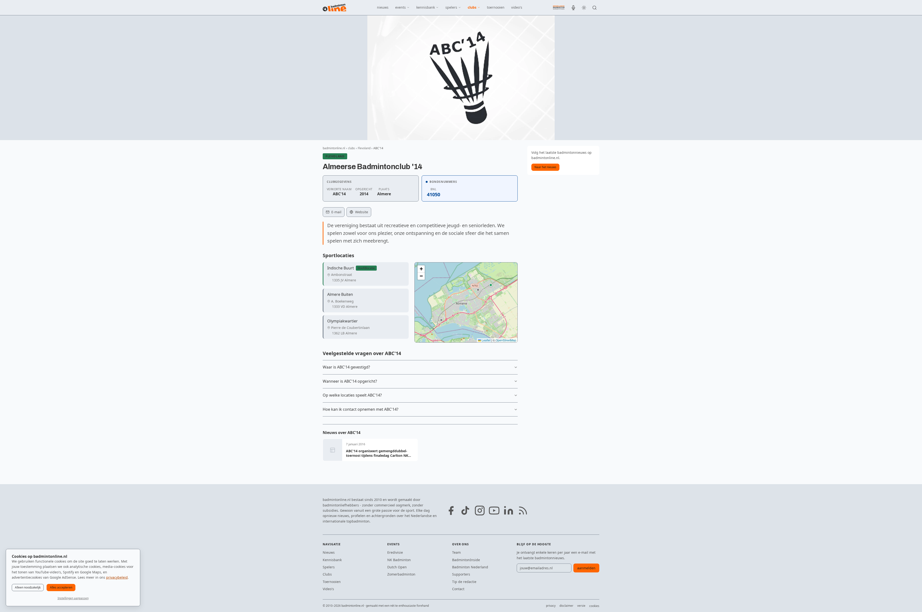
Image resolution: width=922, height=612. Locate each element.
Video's (328, 589)
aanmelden (586, 568)
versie (581, 606)
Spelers (329, 567)
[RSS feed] (523, 510)
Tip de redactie (464, 581)
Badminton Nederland (470, 567)
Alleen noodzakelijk (28, 587)
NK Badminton (399, 560)
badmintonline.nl (334, 148)
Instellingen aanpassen (73, 598)
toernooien (495, 7)
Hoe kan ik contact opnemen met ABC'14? (360, 409)
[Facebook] (451, 510)
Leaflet (486, 340)
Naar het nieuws (545, 167)
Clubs (327, 574)
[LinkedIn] (508, 510)
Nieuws (329, 552)
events (400, 7)
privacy (551, 606)
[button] (490, 285)
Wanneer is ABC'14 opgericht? (350, 381)
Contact (458, 589)
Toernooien (332, 581)
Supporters (461, 574)
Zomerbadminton (401, 574)
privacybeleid (117, 577)
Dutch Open (397, 567)
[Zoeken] (594, 7)
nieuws (382, 7)
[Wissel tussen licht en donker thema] (584, 7)
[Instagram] (479, 510)
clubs (472, 7)
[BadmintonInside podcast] (573, 7)
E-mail (336, 212)
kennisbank (425, 7)
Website (361, 212)
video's (516, 7)
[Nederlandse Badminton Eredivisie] (559, 7)
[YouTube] (494, 510)
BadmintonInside (466, 560)
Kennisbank (332, 560)
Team (456, 552)
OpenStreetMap (506, 340)
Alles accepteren (61, 587)
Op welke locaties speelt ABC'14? (352, 395)
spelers (451, 7)
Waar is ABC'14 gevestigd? (346, 367)
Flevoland (364, 148)
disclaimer (566, 606)
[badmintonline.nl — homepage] (334, 8)
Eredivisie (395, 552)
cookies (594, 606)
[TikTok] (465, 510)
